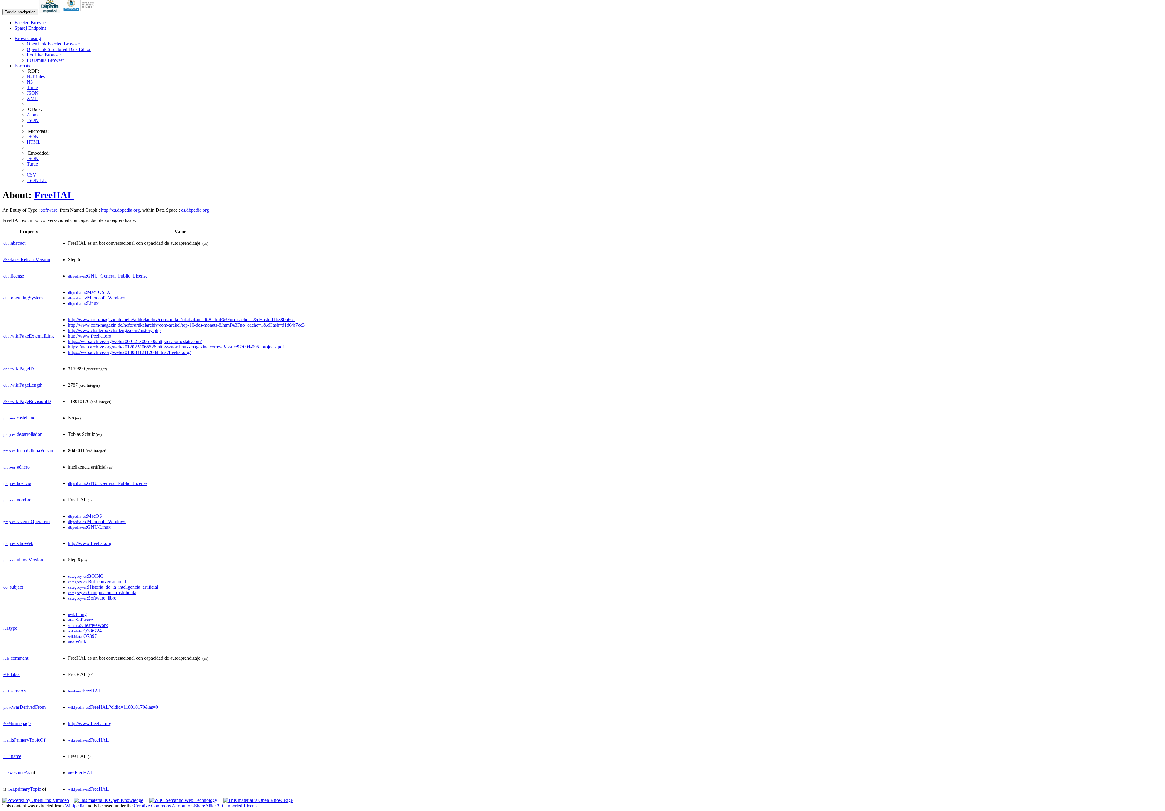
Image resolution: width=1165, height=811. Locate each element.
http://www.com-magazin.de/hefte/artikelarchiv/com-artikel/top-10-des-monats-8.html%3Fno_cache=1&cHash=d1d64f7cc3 (186, 325)
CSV (31, 174)
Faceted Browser (31, 22)
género (16, 466)
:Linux (83, 303)
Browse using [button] (28, 38)
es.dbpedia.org (195, 210)
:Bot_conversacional (97, 581)
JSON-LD (37, 180)
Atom (32, 114)
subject (13, 587)
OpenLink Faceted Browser (53, 43)
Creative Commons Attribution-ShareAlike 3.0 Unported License (196, 805)
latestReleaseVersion (26, 259)
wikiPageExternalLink (28, 335)
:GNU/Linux (89, 527)
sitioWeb (18, 543)
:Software (80, 619)
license (13, 275)
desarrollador (22, 434)
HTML (34, 142)
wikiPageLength (22, 385)
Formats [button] (22, 65)
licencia (17, 483)
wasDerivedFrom (24, 707)
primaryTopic (24, 789)
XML (32, 98)
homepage (17, 723)
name (12, 756)
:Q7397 (82, 636)
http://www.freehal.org (89, 335)
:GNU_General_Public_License (107, 275)
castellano (19, 417)
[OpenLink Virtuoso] (35, 800)
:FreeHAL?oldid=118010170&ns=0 (113, 707)
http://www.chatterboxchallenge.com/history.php (114, 330)
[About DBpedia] (50, 11)
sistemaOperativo (26, 521)
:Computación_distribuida (102, 592)
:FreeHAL (84, 690)
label (11, 674)
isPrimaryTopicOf (24, 739)
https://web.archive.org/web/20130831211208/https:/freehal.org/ (129, 352)
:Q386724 (85, 630)
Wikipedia (74, 805)
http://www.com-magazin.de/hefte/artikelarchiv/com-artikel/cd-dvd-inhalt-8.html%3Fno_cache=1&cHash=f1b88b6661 (181, 319)
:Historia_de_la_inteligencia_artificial (113, 587)
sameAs (14, 690)
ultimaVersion (23, 559)
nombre (17, 499)
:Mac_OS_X (89, 292)
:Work (77, 641)
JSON (33, 93)
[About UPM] (80, 11)
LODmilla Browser (45, 60)
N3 (30, 82)
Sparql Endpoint (30, 28)
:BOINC (85, 576)
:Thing (77, 614)
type (10, 628)
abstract (14, 243)
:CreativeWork (88, 625)
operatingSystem (23, 297)
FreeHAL (54, 195)
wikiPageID (18, 368)
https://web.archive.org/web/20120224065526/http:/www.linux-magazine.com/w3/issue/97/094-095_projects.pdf (176, 346)
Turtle (32, 87)
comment (15, 658)
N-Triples (36, 76)
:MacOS (85, 516)
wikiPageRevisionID (27, 401)
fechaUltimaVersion (29, 450)
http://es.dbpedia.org (120, 210)
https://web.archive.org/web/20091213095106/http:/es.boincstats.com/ (135, 341)
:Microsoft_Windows (97, 297)
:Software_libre (92, 598)
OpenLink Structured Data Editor (59, 49)
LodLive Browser (44, 54)
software (49, 210)
